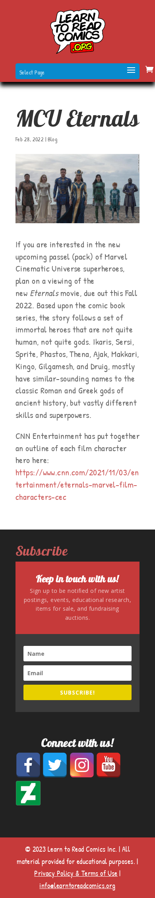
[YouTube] (108, 775)
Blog (53, 139)
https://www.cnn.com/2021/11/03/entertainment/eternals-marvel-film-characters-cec (77, 484)
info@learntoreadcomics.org (77, 885)
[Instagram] (82, 775)
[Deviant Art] (28, 803)
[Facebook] (28, 775)
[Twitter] (55, 775)
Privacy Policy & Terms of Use (76, 873)
